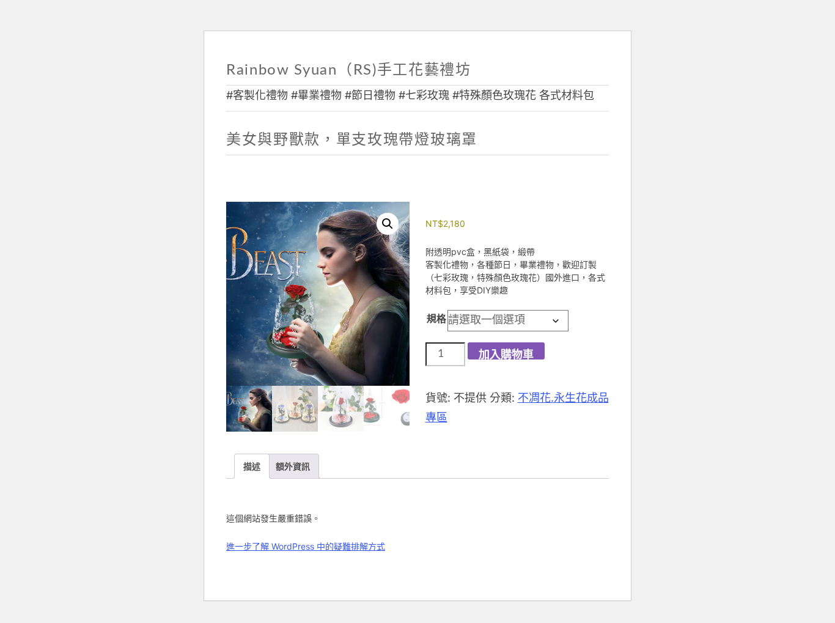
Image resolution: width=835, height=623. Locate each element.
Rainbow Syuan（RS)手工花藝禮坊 (348, 70)
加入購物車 (506, 354)
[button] (388, 224)
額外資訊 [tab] (293, 466)
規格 (436, 318)
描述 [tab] (251, 466)
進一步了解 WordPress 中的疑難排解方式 (305, 546)
